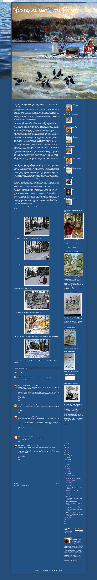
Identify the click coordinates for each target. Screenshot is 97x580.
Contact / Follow (75, 137)
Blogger (60, 570)
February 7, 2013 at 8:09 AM (32, 385)
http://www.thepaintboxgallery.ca (68, 532)
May (67, 468)
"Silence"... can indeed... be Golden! (73, 476)
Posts (67, 376)
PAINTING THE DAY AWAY (71, 146)
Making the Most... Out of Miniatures (73, 478)
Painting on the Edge (70, 136)
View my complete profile (69, 562)
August (68, 463)
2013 (66, 454)
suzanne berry (69, 188)
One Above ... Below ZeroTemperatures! (74, 506)
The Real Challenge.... (71, 485)
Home (37, 483)
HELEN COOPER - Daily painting (72, 126)
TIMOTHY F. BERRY (76, 189)
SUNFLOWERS (75, 127)
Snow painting (74, 199)
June (67, 466)
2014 (66, 452)
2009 (66, 525)
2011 (66, 521)
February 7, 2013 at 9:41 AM (32, 416)
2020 (66, 441)
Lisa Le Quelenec (21, 404)
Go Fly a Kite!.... (69, 482)
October (68, 459)
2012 (66, 519)
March (67, 471)
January (68, 517)
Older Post (57, 483)
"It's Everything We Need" (77, 158)
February (68, 473)
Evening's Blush (75, 105)
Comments (68, 379)
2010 (66, 523)
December (68, 455)
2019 (66, 443)
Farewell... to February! (71, 475)
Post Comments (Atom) (24, 485)
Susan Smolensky (69, 177)
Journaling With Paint (45, 10)
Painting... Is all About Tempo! (72, 490)
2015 (66, 450)
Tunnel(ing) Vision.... (70, 496)
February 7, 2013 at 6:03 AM (31, 376)
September (68, 461)
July (67, 464)
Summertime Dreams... (71, 480)
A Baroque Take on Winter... (72, 501)
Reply (19, 381)
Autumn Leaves (21, 376)
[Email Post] (31, 368)
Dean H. (19, 436)
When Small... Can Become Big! (72, 484)
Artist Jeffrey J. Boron (70, 104)
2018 (66, 445)
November (68, 457)
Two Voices (67, 246)
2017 (66, 447)
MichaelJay (51, 570)
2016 (66, 449)
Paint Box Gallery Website (70, 247)
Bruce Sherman (21, 385)
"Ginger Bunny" (75, 116)
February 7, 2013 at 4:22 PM (27, 436)
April (67, 470)
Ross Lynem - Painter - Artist (72, 157)
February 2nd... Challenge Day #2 (73, 512)
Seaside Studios (69, 167)
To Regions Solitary (70, 198)
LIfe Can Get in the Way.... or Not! (73, 507)
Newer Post (16, 483)
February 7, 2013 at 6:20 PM (32, 445)
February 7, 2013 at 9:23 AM (31, 404)
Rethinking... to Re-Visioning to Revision (74, 495)
